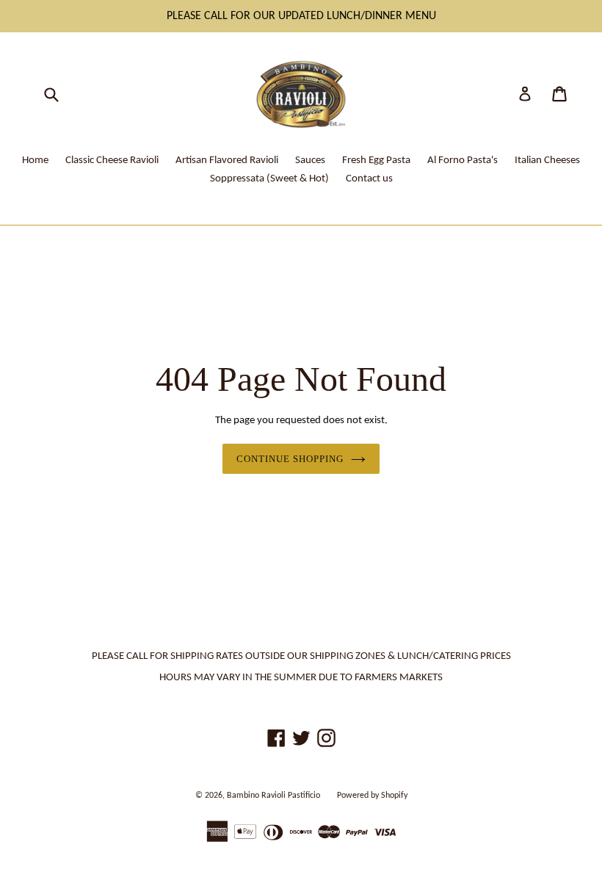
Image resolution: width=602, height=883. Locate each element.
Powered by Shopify (372, 795)
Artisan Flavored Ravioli (226, 160)
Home (35, 160)
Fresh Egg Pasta (376, 160)
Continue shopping (290, 458)
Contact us (369, 178)
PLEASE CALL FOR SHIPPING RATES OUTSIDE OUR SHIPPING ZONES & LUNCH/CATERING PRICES (301, 656)
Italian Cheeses (547, 160)
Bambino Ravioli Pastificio (273, 795)
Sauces (310, 160)
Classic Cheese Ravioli (112, 160)
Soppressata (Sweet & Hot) (269, 178)
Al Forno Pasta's (462, 160)
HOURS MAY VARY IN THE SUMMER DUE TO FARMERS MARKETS (301, 677)
